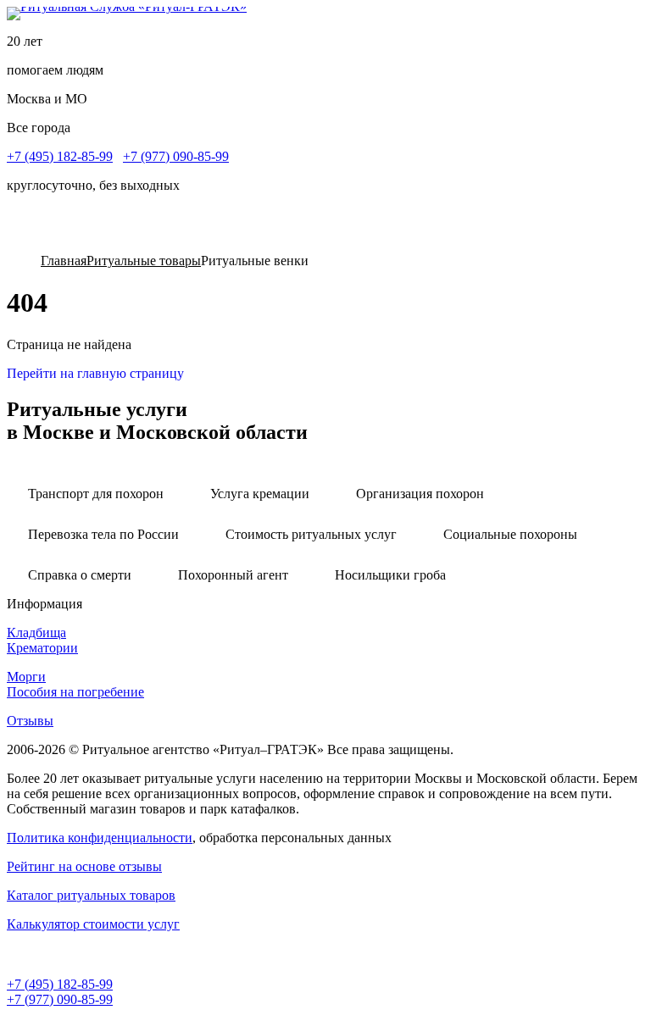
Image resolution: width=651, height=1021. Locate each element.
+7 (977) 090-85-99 (176, 156)
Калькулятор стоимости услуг (93, 924)
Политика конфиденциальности (99, 837)
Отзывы (30, 720)
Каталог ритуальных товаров (91, 895)
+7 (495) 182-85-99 (60, 156)
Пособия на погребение (75, 692)
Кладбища (36, 632)
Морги (26, 676)
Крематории (42, 648)
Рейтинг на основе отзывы (84, 866)
